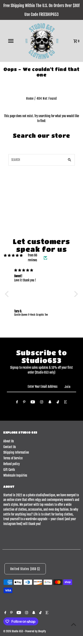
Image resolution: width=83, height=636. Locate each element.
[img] (13, 255)
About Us (8, 441)
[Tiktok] (58, 402)
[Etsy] (65, 402)
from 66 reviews (32, 257)
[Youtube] (33, 402)
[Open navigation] (10, 40)
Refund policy (11, 464)
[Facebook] (17, 402)
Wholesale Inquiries (15, 475)
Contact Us (9, 447)
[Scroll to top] (74, 624)
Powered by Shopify (35, 631)
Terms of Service (13, 458)
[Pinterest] (24, 402)
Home (30, 98)
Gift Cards (9, 470)
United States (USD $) (25, 569)
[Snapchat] (50, 402)
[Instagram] (41, 402)
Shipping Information (16, 452)
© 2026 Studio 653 (13, 631)
